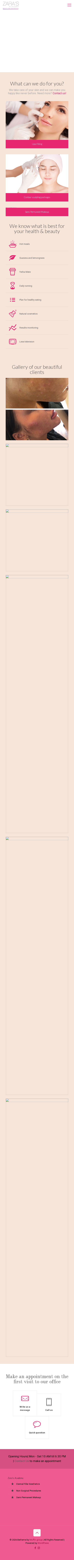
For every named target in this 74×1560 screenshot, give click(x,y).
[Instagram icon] (39, 1547)
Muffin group (36, 1539)
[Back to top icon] (37, 1532)
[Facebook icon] (35, 1547)
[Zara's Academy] (11, 5)
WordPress (43, 1543)
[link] (37, 409)
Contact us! (59, 93)
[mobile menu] (69, 5)
